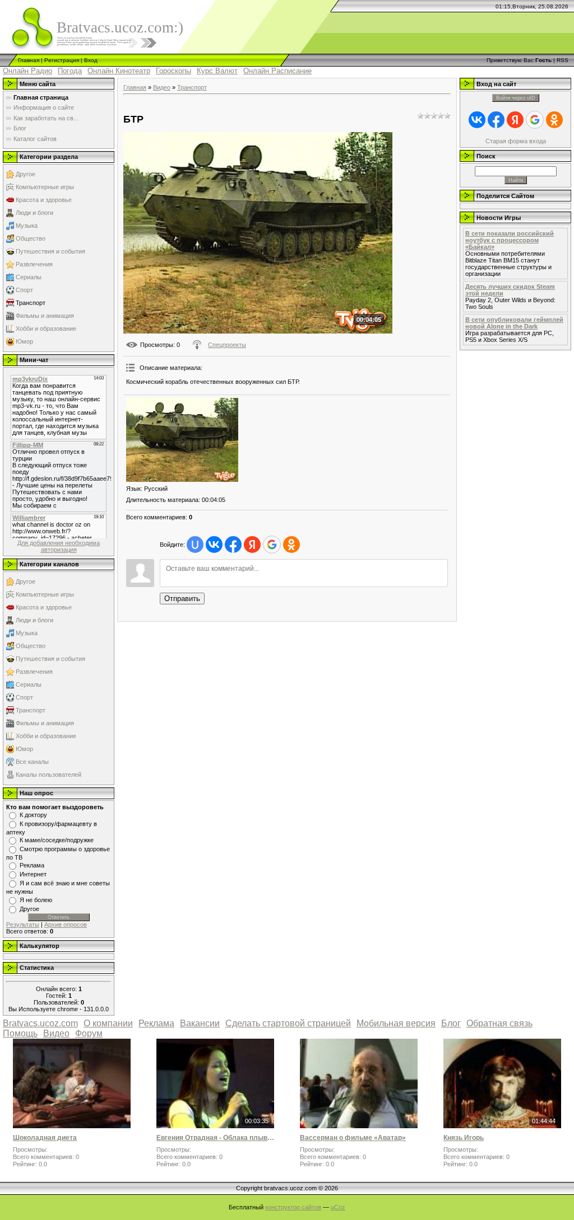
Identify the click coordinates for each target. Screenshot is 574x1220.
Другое (25, 174)
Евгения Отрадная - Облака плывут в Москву (215, 1138)
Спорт (24, 290)
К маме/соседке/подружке (57, 840)
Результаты (22, 924)
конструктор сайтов (293, 1207)
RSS (562, 60)
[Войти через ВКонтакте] (214, 544)
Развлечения (34, 264)
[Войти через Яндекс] (252, 544)
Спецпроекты (227, 344)
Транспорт (30, 302)
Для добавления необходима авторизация (58, 546)
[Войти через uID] (195, 544)
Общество (30, 238)
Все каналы (32, 761)
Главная (28, 60)
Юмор (24, 341)
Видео (161, 87)
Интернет (33, 874)
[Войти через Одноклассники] (291, 544)
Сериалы (28, 277)
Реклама (32, 865)
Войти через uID (515, 98)
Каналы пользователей (48, 774)
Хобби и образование (46, 328)
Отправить (182, 598)
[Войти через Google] (272, 544)
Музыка (27, 225)
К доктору (33, 814)
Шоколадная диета (45, 1138)
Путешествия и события (50, 251)
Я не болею (36, 900)
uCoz (338, 1207)
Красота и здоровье (44, 199)
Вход (91, 60)
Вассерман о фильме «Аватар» (353, 1138)
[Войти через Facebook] (233, 544)
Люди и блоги (34, 212)
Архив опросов (65, 924)
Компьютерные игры (45, 187)
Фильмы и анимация (45, 315)
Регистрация (61, 60)
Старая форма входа (515, 141)
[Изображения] (182, 440)
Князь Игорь (463, 1138)
